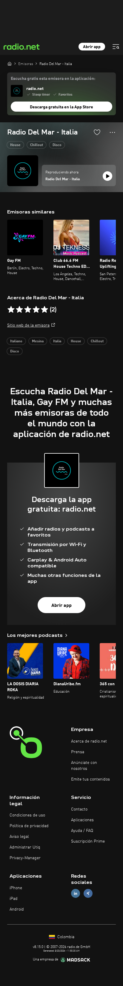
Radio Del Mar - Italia (62, 179)
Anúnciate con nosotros (84, 766)
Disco (57, 145)
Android (17, 909)
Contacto (79, 809)
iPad (14, 899)
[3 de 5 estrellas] (28, 310)
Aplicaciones (82, 820)
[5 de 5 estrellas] (44, 310)
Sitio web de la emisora (28, 325)
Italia (57, 341)
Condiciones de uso (27, 815)
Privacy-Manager (25, 858)
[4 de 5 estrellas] (36, 310)
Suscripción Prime (88, 841)
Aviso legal (19, 837)
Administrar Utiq (25, 847)
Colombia (65, 937)
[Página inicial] (9, 63)
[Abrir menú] (115, 46)
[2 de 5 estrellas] (19, 310)
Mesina (38, 341)
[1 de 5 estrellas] (11, 310)
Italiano (16, 341)
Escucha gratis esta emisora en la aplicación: (53, 79)
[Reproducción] (107, 176)
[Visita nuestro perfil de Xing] (88, 893)
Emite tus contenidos (90, 779)
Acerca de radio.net (89, 741)
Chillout (36, 145)
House (15, 145)
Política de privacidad (29, 826)
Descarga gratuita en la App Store (61, 107)
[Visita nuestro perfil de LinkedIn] (75, 893)
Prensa (77, 752)
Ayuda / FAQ (82, 831)
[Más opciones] (112, 132)
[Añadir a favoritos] (97, 132)
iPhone (16, 888)
